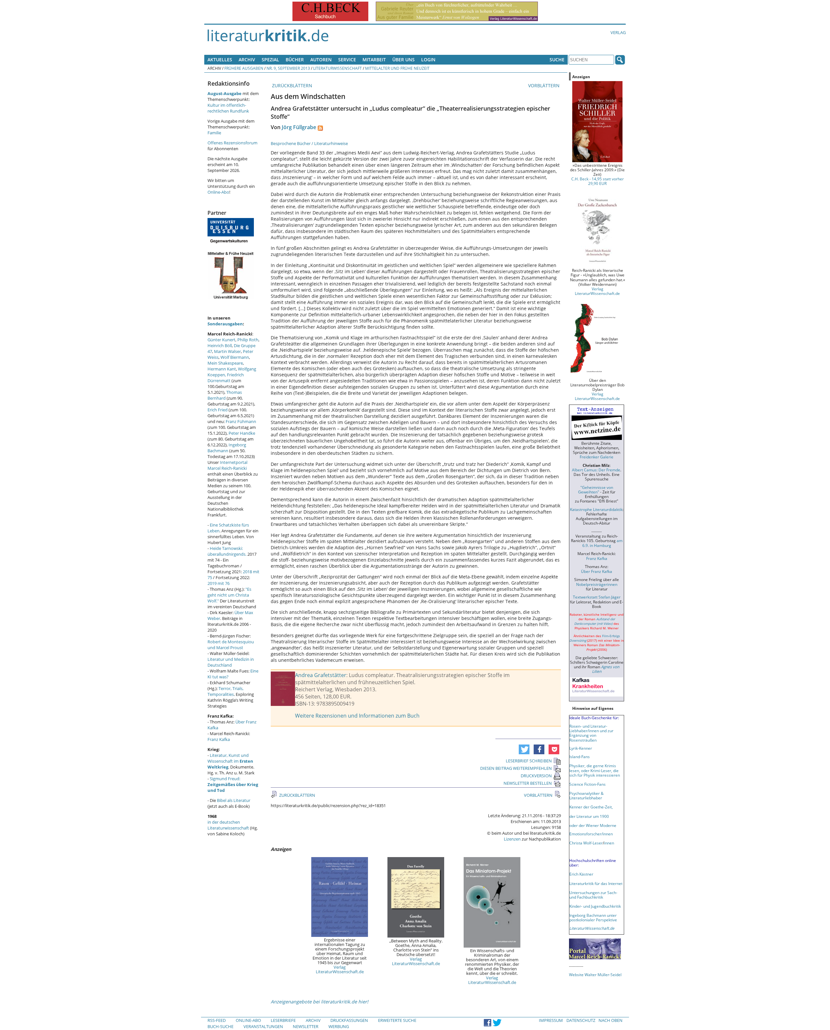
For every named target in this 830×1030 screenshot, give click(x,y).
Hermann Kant (222, 369)
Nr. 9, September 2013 (288, 68)
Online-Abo (218, 192)
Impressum (551, 1020)
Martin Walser (227, 351)
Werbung (338, 1026)
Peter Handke (242, 433)
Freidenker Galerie (596, 456)
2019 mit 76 (219, 583)
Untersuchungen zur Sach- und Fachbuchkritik (593, 895)
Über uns (403, 59)
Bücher (295, 59)
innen (609, 842)
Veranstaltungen (263, 1026)
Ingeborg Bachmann (227, 448)
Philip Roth (247, 340)
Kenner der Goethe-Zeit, (591, 806)
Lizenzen (512, 839)
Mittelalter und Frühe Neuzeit (397, 68)
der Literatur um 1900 (589, 816)
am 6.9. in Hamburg (602, 543)
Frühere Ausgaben (243, 68)
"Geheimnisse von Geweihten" (595, 489)
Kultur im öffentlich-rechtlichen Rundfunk (228, 108)
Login (428, 59)
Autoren (321, 59)
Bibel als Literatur (233, 800)
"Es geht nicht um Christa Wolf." (229, 595)
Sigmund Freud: (233, 784)
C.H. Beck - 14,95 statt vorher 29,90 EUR (597, 181)
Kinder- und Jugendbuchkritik (595, 906)
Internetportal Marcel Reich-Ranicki (227, 465)
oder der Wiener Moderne (592, 825)
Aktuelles (220, 59)
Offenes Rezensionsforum (232, 143)
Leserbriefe (283, 1020)
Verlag (618, 32)
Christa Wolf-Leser (586, 842)
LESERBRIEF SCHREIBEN (529, 761)
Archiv (247, 59)
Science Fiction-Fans (587, 784)
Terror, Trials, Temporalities (225, 691)
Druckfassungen (349, 1020)
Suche (557, 59)
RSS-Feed (217, 1020)
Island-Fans (579, 756)
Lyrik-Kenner (580, 748)
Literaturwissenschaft (337, 68)
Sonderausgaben (225, 324)
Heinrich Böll (220, 345)
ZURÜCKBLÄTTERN (291, 85)
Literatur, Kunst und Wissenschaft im (230, 761)
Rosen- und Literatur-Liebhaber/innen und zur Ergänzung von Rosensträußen (591, 732)
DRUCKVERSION (536, 776)
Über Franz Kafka (596, 571)
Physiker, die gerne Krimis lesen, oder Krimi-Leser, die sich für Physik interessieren (594, 770)
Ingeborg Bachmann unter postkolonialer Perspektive (593, 917)
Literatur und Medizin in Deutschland (231, 662)
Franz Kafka (219, 739)
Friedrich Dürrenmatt (226, 377)
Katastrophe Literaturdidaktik (596, 509)
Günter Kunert (221, 340)
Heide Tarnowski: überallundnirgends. (227, 551)
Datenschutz (580, 1020)
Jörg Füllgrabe (299, 127)
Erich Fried (218, 410)
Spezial (270, 59)
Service (347, 59)
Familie (214, 133)
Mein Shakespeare (225, 363)
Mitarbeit (374, 59)
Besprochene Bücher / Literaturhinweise (309, 143)
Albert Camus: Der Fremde (596, 469)
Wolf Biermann (234, 357)
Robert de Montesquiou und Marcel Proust (231, 644)
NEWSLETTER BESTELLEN (528, 783)
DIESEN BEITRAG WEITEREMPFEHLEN (516, 768)
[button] (524, 749)
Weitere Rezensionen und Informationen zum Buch (357, 715)
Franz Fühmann (241, 421)
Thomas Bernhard (225, 395)
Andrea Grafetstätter (320, 675)
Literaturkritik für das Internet (595, 883)
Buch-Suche (220, 1026)
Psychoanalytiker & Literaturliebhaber (586, 795)
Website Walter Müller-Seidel (595, 974)
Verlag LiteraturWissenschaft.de (340, 969)
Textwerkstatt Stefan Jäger (597, 597)
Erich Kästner (581, 874)
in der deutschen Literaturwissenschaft (228, 825)
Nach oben (610, 1020)
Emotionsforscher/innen (591, 833)
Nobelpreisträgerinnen (596, 584)
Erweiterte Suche (397, 1020)
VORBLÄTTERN (544, 85)
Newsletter (305, 1026)
